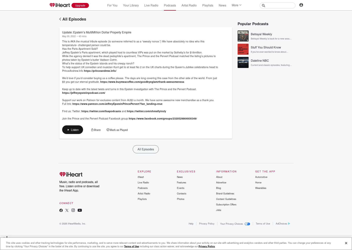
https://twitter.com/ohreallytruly (146, 111)
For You (112, 5)
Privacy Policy (206, 223)
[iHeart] (60, 5)
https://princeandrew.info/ (100, 71)
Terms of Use (263, 223)
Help (191, 223)
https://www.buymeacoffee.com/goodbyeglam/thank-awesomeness (142, 82)
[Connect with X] (66, 211)
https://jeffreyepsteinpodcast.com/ (83, 93)
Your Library (131, 5)
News (222, 5)
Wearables (260, 188)
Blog (218, 188)
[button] (72, 129)
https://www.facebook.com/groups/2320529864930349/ (163, 118)
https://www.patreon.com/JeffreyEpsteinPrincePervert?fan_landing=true (117, 104)
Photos (180, 199)
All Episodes (74, 19)
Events (180, 188)
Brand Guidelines (225, 193)
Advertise (221, 182)
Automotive (261, 177)
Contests (181, 193)
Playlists (207, 5)
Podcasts (170, 5)
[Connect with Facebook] (61, 211)
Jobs (218, 210)
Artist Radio (189, 5)
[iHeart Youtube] (80, 211)
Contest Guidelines (226, 199)
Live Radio (151, 5)
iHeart (141, 177)
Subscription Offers (226, 204)
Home (258, 182)
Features (181, 182)
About (219, 177)
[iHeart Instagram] (73, 211)
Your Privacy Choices (231, 223)
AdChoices (281, 223)
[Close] (346, 243)
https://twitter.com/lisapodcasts (101, 111)
